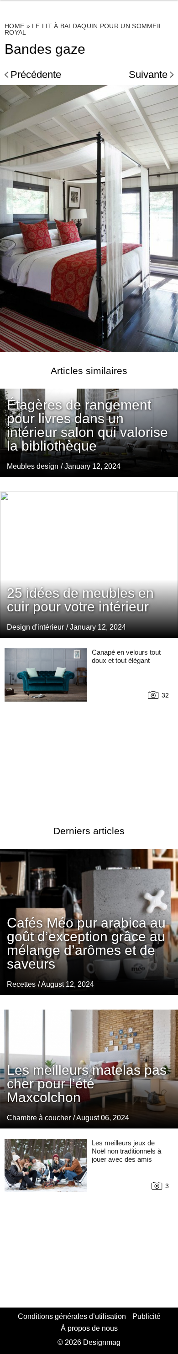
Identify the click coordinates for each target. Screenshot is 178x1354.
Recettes (21, 984)
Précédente (35, 74)
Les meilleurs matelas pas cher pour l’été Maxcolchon (87, 1083)
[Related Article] (89, 564)
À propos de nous (89, 1328)
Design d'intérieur (35, 627)
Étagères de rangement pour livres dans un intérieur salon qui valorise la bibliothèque (87, 425)
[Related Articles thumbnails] (46, 725)
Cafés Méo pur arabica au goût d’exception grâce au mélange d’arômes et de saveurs (86, 943)
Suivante (148, 74)
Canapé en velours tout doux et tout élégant (126, 656)
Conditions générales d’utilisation (72, 1316)
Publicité (146, 1316)
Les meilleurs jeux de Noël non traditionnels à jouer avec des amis (126, 1151)
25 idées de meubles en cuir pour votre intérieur (80, 599)
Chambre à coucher (39, 1118)
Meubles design (32, 466)
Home (14, 26)
